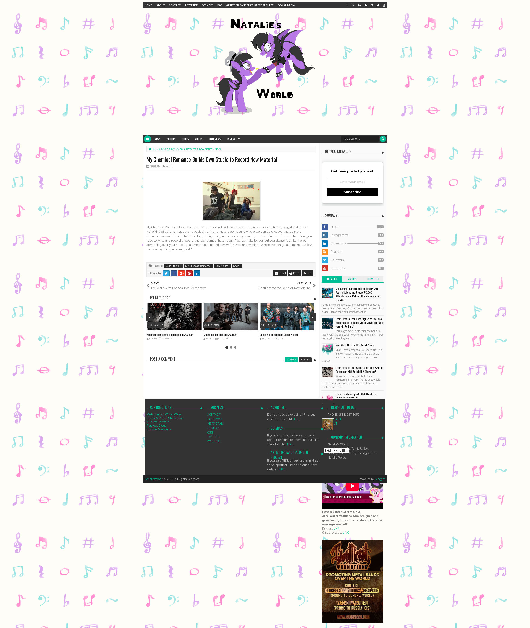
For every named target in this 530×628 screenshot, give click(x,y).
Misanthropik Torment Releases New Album (170, 334)
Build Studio (172, 266)
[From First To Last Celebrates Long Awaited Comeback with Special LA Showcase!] (327, 372)
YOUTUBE (213, 441)
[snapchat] (372, 5)
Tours (185, 139)
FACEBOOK (214, 419)
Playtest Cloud (157, 426)
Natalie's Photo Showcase (165, 418)
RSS (210, 432)
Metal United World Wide (164, 414)
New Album (221, 266)
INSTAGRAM (215, 423)
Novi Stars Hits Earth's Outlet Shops (355, 345)
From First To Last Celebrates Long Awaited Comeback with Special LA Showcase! (359, 369)
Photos (171, 139)
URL (309, 273)
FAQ (219, 5)
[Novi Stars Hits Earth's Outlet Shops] (327, 349)
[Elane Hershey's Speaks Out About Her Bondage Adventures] (327, 398)
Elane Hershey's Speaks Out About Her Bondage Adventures (356, 396)
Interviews (215, 139)
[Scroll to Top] (525, 621)
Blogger (380, 479)
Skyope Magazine (159, 429)
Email (282, 273)
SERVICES (207, 5)
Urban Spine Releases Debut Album (279, 334)
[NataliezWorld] (147, 138)
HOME (148, 5)
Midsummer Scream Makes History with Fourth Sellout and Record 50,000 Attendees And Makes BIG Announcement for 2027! (358, 294)
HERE (296, 419)
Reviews (231, 139)
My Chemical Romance (197, 266)
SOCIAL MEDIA (286, 5)
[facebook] (347, 5)
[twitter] (378, 5)
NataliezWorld (154, 479)
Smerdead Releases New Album (220, 334)
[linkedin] (359, 5)
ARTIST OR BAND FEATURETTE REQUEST (249, 5)
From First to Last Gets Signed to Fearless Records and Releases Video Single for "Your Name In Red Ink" (360, 322)
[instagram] (353, 5)
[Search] (383, 139)
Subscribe (352, 192)
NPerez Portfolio (158, 422)
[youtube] (384, 5)
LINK (336, 528)
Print (295, 273)
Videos (198, 139)
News (157, 139)
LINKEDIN (213, 428)
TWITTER (213, 437)
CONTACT (175, 5)
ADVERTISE (191, 5)
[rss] (365, 5)
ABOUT (160, 5)
